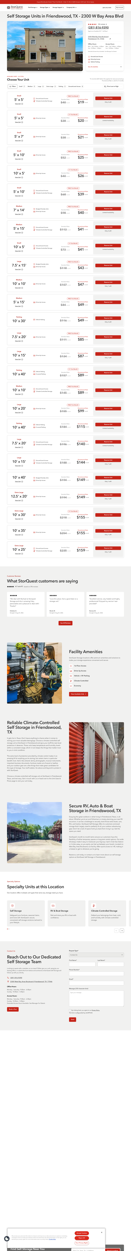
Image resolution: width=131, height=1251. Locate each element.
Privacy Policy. (96, 1010)
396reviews (101, 24)
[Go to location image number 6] (45, 69)
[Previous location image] (9, 69)
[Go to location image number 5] (44, 69)
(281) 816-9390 (98, 27)
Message (78, 988)
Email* (71, 979)
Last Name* (101, 960)
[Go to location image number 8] (48, 69)
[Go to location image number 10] (51, 69)
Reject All (82, 1238)
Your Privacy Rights (82, 1243)
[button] (7, 1239)
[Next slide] (122, 931)
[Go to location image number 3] (41, 69)
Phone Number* (74, 970)
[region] (56, 1238)
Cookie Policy (52, 1239)
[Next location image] (81, 69)
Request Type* (73, 951)
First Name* (73, 960)
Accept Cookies (82, 1233)
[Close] (102, 1232)
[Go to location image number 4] (42, 69)
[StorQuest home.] (17, 7)
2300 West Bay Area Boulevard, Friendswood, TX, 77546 (31, 982)
